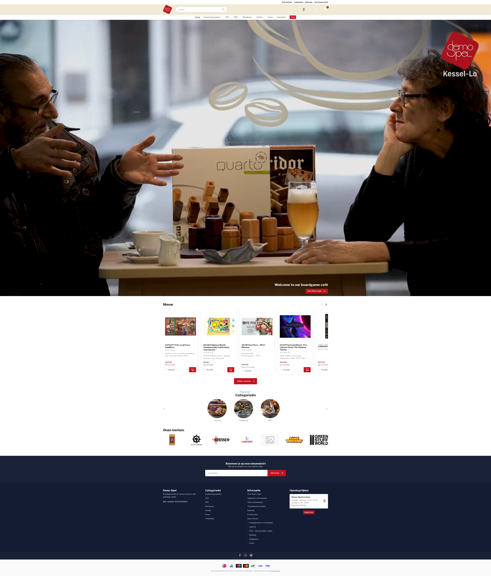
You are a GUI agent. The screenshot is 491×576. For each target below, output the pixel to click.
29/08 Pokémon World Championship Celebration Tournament (216, 347)
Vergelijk (171, 370)
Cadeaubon (298, 2)
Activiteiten (281, 17)
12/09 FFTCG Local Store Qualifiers (177, 346)
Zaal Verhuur (287, 2)
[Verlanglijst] (316, 9)
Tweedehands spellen (256, 506)
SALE (293, 17)
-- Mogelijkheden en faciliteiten (260, 523)
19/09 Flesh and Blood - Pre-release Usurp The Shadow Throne (294, 347)
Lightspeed (248, 571)
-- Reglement (252, 539)
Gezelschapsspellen (212, 17)
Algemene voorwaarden (257, 498)
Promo (270, 17)
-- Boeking (251, 535)
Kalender (309, 2)
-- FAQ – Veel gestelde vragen (259, 531)
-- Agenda (251, 527)
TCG (227, 17)
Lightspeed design (261, 571)
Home (197, 17)
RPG (236, 17)
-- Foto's (250, 543)
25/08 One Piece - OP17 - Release (254, 346)
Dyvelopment (275, 571)
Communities (252, 514)
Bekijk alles (309, 512)
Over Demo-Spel (321, 2)
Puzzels (260, 17)
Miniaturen (247, 17)
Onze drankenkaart (255, 502)
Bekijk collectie (243, 381)
